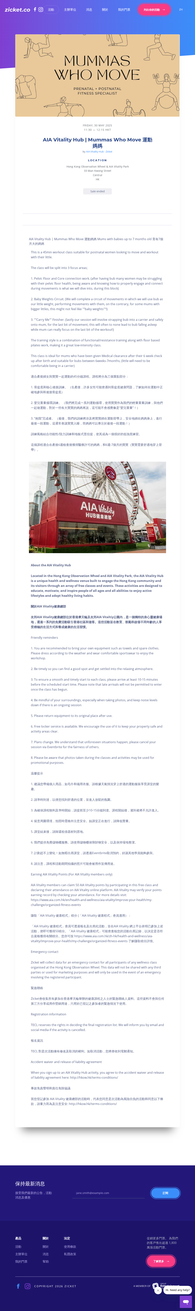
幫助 (46, 1261)
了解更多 (158, 1261)
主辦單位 (70, 9)
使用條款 (70, 1246)
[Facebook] (36, 9)
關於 (105, 9)
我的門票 (124, 9)
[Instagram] (40, 9)
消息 (89, 9)
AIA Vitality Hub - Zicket (99, 151)
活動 (51, 9)
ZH (181, 9)
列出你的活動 (152, 9)
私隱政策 (70, 1254)
